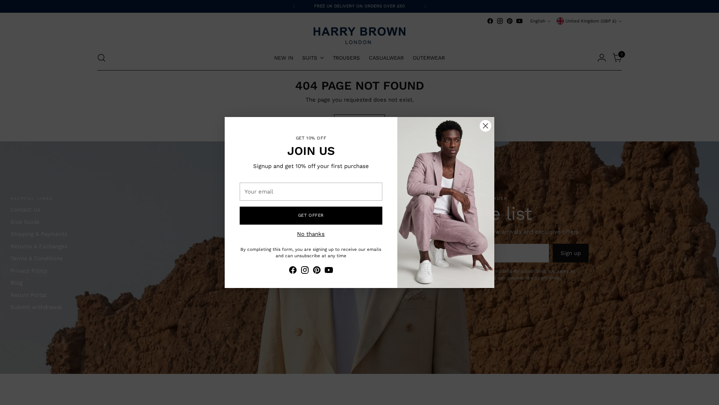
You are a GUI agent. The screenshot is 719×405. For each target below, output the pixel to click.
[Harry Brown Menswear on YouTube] (328, 271)
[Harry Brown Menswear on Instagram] (304, 271)
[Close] (485, 126)
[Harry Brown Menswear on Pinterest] (316, 271)
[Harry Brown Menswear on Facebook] (292, 271)
